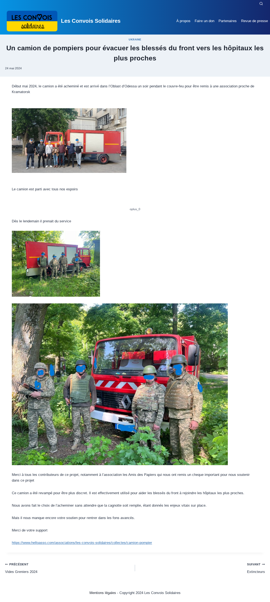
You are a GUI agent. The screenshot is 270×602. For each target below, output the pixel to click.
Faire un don (204, 21)
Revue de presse (254, 21)
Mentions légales (102, 593)
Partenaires (228, 21)
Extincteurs (256, 568)
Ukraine (135, 39)
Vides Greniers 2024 (21, 568)
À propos (183, 21)
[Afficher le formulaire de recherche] (261, 4)
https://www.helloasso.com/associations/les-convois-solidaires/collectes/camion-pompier (82, 543)
